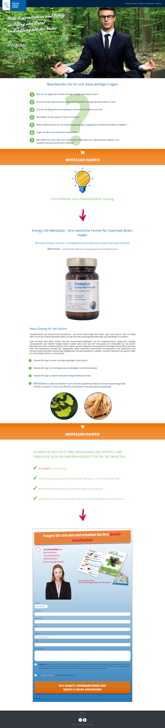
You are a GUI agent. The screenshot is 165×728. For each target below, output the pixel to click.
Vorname (37, 611)
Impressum (82, 713)
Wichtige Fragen (131, 3)
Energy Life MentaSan (146, 3)
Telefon (37, 633)
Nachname (38, 618)
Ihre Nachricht (39, 649)
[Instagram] (85, 720)
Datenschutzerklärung (47, 675)
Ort (35, 626)
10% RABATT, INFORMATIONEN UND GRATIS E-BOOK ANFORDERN (82, 687)
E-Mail (36, 641)
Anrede (37, 603)
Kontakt (159, 3)
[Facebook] (80, 720)
